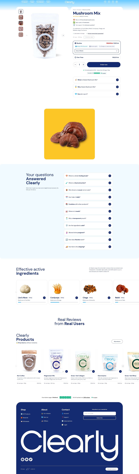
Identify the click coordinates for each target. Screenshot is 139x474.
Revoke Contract (112, 469)
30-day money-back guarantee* (96, 33)
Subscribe (100, 418)
